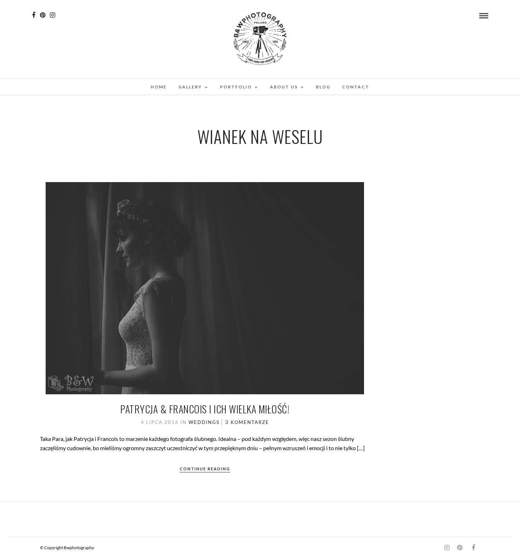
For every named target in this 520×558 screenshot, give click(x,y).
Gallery (190, 86)
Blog (323, 86)
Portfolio (236, 86)
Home (159, 86)
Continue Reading (205, 468)
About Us (284, 86)
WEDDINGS (204, 422)
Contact (355, 86)
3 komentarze (247, 422)
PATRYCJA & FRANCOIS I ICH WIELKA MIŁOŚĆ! (204, 409)
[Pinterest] (42, 15)
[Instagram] (52, 15)
